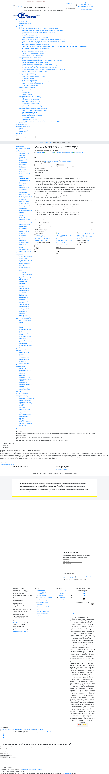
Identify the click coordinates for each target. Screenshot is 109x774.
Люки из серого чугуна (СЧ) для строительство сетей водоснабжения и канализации (47, 43)
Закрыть (73, 773)
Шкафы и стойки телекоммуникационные (34, 110)
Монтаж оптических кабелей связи (29, 96)
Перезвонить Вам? (86, 9)
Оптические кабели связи (26, 73)
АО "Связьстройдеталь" (51, 161)
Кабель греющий (27, 94)
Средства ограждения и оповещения (33, 50)
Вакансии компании (25, 23)
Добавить (61, 165)
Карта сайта (45, 732)
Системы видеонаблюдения (30, 114)
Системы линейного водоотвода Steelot (34, 55)
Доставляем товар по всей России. (64, 167)
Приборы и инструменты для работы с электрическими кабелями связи (43, 69)
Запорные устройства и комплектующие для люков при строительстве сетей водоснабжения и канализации (54, 46)
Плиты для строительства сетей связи (33, 34)
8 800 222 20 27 (69, 3)
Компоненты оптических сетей (31, 101)
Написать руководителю (7, 464)
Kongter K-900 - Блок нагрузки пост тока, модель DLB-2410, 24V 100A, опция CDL (43, 238)
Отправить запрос (69, 573)
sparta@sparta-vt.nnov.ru (88, 3)
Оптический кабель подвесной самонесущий (35, 82)
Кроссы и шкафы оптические (30, 99)
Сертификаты (23, 21)
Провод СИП (26, 92)
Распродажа (23, 122)
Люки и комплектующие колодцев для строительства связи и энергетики (44, 39)
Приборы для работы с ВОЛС (31, 103)
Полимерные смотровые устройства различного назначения (40, 32)
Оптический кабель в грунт (30, 85)
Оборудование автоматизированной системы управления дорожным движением (46, 121)
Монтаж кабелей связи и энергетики (30, 57)
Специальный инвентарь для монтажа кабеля (35, 48)
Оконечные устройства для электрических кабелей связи (39, 67)
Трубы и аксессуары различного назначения (35, 37)
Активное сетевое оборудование (32, 115)
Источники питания (28, 117)
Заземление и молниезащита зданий (33, 53)
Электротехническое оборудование (32, 59)
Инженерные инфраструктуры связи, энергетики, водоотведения (38, 28)
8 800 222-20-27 (18, 622)
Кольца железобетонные (29, 35)
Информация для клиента (23, 126)
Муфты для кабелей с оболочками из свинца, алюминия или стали (42, 60)
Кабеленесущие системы (29, 119)
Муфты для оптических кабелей (31, 98)
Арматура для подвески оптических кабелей (35, 105)
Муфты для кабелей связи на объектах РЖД (35, 62)
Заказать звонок (70, 8)
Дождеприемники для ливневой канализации (35, 44)
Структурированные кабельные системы (34, 71)
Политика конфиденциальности (82, 614)
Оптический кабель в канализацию (32, 83)
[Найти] (17, 139)
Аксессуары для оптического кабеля (33, 107)
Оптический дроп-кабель (29, 80)
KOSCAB (67, 244)
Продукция (19, 27)
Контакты (19, 133)
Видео (21, 25)
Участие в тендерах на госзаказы (29, 130)
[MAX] (84, 599)
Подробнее (67, 773)
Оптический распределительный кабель (34, 76)
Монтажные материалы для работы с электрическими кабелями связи (43, 66)
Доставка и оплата (21, 124)
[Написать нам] (0, 730)
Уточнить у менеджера (84, 242)
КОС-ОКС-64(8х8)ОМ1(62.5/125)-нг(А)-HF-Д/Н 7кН (64, 240)
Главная (41, 142)
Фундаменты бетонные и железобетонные (34, 51)
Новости (21, 128)
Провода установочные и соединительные (34, 91)
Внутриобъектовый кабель (30, 75)
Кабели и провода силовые (27, 87)
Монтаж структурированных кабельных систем (33, 108)
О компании (19, 19)
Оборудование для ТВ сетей (30, 112)
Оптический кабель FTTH (29, 78)
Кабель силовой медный (29, 89)
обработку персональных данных (32, 769)
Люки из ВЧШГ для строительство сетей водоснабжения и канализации (43, 41)
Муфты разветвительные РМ (27, 274)
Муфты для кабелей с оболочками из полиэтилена (37, 64)
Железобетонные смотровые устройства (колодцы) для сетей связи (42, 30)
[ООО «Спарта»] (18, 6)
